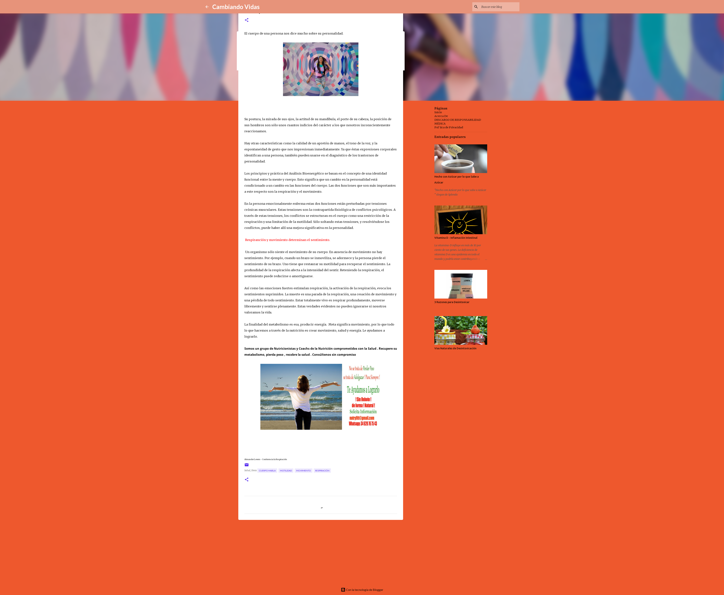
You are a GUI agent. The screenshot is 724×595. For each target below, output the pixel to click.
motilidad (286, 470)
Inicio (438, 112)
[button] (246, 20)
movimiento (303, 470)
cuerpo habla (267, 470)
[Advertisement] (321, 552)
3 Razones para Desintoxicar (451, 302)
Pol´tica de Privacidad (448, 127)
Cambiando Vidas (236, 6)
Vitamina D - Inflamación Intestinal (455, 237)
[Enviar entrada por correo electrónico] (246, 466)
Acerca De (441, 116)
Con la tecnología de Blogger (364, 589)
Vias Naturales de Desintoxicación (455, 348)
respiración (322, 470)
